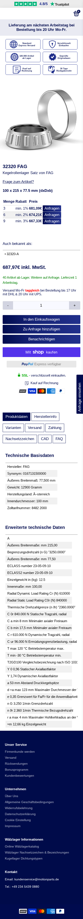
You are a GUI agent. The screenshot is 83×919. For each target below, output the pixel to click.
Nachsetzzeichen (20, 439)
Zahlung (54, 428)
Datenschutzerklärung (20, 814)
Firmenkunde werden (20, 751)
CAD (45, 439)
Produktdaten (16, 417)
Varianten (13, 428)
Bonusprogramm (16, 769)
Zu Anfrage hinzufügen (41, 329)
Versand (34, 428)
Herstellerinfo (45, 417)
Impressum (13, 826)
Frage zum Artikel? (18, 182)
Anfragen (51, 208)
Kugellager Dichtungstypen (23, 858)
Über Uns (11, 796)
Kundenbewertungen (19, 775)
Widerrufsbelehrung (19, 808)
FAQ (59, 439)
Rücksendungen (16, 763)
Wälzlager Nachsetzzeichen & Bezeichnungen (37, 852)
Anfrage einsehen (79, 394)
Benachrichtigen (41, 339)
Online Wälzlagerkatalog (22, 846)
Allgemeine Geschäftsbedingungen (29, 802)
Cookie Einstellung (18, 820)
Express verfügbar (47, 364)
